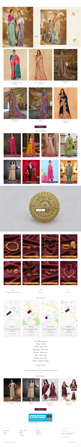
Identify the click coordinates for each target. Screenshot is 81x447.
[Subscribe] (76, 434)
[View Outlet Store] (68, 312)
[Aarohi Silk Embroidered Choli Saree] (15, 65)
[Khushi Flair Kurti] (50, 392)
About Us (5, 434)
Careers (5, 436)
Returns (21, 436)
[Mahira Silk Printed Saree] (65, 65)
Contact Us (22, 438)
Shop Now (40, 210)
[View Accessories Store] (50, 312)
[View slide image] (40, 27)
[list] (40, 291)
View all (40, 126)
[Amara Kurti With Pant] (31, 392)
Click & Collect (38, 436)
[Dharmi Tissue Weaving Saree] (40, 65)
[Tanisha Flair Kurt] (68, 392)
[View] (12, 145)
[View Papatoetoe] (31, 312)
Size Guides (38, 433)
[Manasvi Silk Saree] (65, 103)
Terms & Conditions (23, 433)
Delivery (21, 434)
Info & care (38, 434)
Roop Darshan (6, 433)
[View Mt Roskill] (12, 312)
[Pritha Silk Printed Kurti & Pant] (12, 392)
